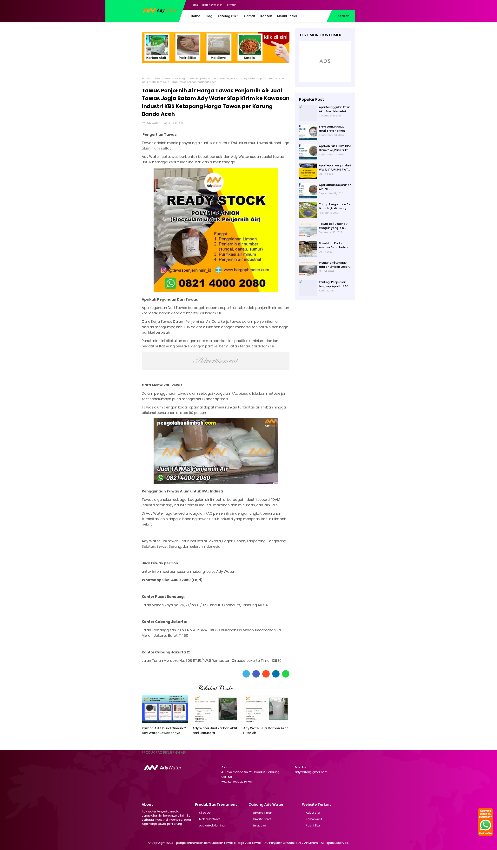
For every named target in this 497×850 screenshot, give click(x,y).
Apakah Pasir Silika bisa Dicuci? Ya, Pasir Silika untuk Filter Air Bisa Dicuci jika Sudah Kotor (335, 148)
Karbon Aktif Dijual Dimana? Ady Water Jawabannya (164, 730)
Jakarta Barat (262, 819)
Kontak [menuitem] (266, 16)
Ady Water (153, 123)
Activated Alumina (212, 825)
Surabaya (259, 825)
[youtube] (352, 4)
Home (194, 4)
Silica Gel (205, 813)
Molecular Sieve (209, 819)
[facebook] (329, 4)
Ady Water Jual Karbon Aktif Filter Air (265, 730)
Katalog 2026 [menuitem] (227, 16)
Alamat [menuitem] (249, 16)
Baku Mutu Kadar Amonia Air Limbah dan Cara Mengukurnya (335, 245)
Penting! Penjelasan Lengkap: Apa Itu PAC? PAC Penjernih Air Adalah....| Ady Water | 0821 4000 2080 (334, 284)
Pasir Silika (313, 825)
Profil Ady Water (212, 4)
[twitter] (337, 4)
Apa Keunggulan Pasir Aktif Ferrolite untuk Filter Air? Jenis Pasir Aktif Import (334, 109)
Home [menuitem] (195, 16)
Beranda (147, 78)
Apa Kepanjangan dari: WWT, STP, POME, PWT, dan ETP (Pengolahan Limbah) (335, 168)
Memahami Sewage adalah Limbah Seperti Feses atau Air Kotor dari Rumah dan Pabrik (335, 265)
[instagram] (345, 4)
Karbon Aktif (314, 819)
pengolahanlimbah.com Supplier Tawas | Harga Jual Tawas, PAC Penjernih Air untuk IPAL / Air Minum (247, 843)
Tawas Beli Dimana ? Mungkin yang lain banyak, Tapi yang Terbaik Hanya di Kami (334, 226)
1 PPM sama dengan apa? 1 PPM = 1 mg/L (332, 129)
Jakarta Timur (262, 813)
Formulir (231, 4)
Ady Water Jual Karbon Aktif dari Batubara (215, 730)
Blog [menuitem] (208, 16)
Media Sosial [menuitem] (287, 16)
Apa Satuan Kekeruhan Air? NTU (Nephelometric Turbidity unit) (335, 187)
